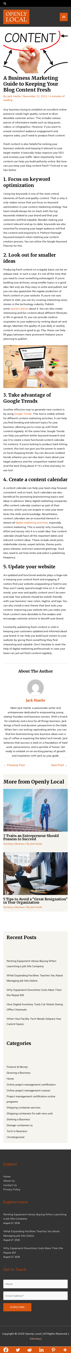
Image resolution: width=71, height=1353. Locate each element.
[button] (35, 3)
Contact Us (10, 1185)
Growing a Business (14, 843)
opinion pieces (19, 308)
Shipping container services (23, 1107)
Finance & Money (17, 1066)
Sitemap (35, 1338)
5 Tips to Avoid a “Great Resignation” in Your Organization (35, 900)
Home (10, 1078)
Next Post (59, 765)
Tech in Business (17, 1131)
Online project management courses (28, 1090)
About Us (9, 1180)
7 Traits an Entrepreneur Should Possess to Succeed (31, 837)
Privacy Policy (11, 1189)
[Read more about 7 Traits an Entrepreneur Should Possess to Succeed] (35, 810)
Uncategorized (15, 1137)
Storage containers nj (19, 1125)
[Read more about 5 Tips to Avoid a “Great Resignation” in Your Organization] (35, 873)
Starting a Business (18, 1119)
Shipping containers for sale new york (30, 1113)
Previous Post (14, 765)
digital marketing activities (32, 522)
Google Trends (23, 413)
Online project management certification (31, 1084)
